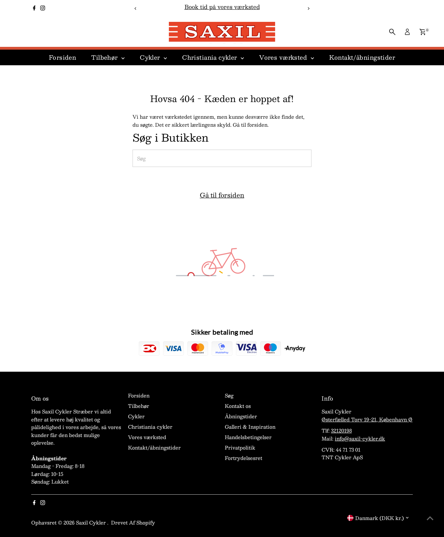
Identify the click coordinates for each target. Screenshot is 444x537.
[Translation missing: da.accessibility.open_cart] (422, 32)
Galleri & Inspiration (250, 426)
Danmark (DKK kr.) (379, 518)
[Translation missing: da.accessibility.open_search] (392, 32)
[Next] (308, 8)
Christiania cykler (210, 57)
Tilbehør (105, 57)
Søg (229, 395)
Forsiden (62, 57)
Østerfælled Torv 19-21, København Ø (367, 419)
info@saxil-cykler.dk (360, 438)
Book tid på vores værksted (222, 6)
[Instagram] (43, 8)
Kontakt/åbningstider (362, 57)
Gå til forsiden (222, 195)
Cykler (151, 57)
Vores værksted (284, 57)
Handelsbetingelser (248, 437)
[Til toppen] (430, 518)
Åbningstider (241, 416)
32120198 (341, 430)
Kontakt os (238, 406)
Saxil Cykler (91, 522)
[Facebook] (34, 8)
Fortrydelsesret (243, 458)
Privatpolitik (240, 447)
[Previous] (136, 8)
